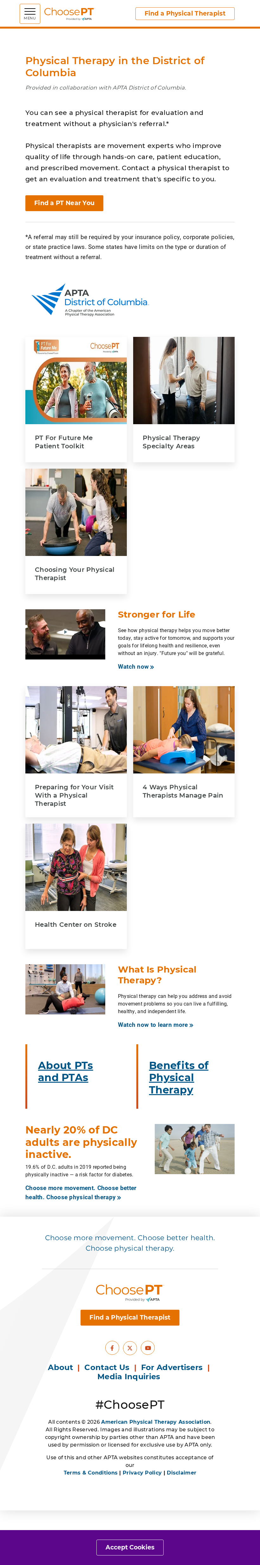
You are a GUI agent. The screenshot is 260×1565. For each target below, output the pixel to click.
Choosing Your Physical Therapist (75, 574)
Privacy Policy (142, 1473)
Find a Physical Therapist (185, 13)
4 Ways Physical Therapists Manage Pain (183, 791)
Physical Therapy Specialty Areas (171, 442)
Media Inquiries (130, 1376)
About (60, 1367)
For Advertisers (173, 1367)
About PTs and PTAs (65, 1071)
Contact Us (106, 1367)
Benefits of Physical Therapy (178, 1077)
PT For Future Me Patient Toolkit (64, 442)
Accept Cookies (130, 1547)
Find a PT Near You (64, 203)
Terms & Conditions (91, 1473)
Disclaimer (181, 1473)
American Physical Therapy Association (155, 1422)
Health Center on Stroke (75, 924)
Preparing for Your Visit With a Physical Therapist (74, 795)
